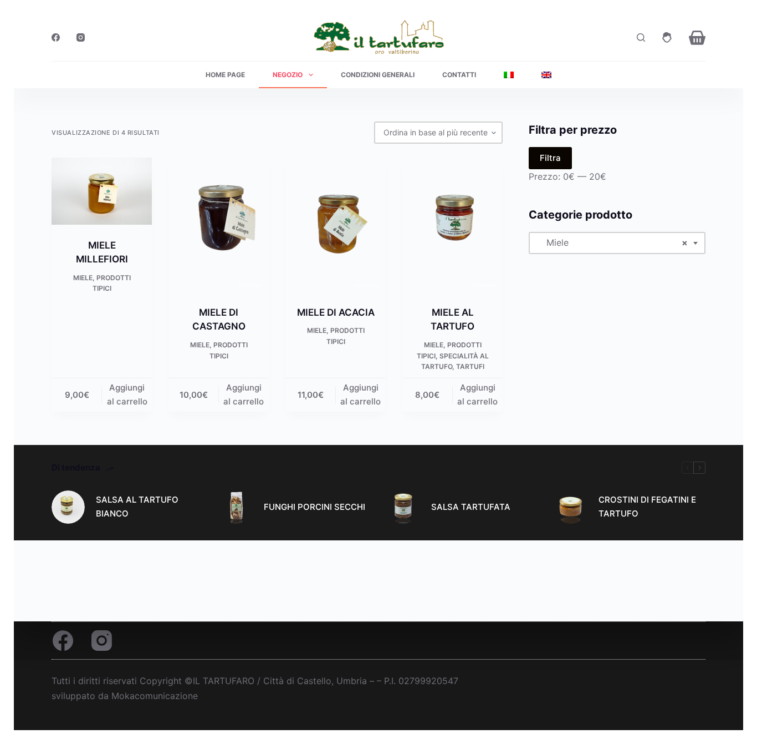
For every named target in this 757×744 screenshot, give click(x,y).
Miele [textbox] (612, 242)
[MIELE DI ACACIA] (335, 225)
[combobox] (617, 242)
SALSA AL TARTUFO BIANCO (137, 506)
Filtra (550, 158)
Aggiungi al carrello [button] (127, 394)
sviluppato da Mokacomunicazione (125, 695)
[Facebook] (56, 37)
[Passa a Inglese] (546, 75)
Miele (83, 278)
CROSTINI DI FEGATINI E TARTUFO (647, 506)
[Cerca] (641, 37)
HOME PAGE (225, 74)
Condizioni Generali (378, 74)
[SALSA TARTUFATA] (403, 507)
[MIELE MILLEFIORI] (102, 191)
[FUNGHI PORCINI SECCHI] (236, 507)
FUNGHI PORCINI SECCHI (314, 507)
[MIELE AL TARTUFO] (452, 225)
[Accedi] (667, 37)
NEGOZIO (288, 74)
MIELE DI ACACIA (336, 312)
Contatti (459, 74)
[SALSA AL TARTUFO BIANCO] (68, 507)
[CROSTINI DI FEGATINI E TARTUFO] (570, 507)
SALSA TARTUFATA (470, 507)
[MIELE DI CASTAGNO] (218, 225)
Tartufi (470, 366)
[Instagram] (80, 37)
